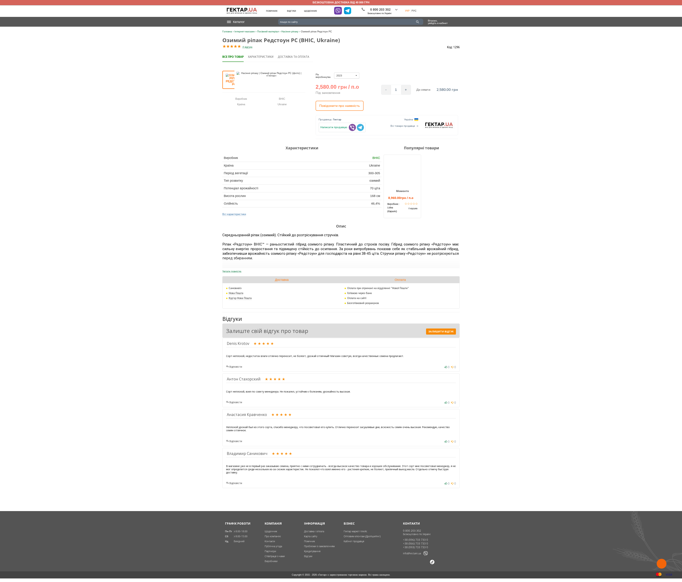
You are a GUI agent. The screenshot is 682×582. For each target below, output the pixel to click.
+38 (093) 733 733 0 (415, 547)
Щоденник (271, 531)
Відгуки (308, 556)
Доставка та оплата (293, 57)
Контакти (270, 541)
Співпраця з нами (275, 556)
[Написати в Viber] (425, 554)
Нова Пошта (236, 293)
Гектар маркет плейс (355, 531)
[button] (346, 76)
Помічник (309, 541)
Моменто (402, 191)
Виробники (271, 561)
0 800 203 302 (412, 530)
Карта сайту (310, 536)
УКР (407, 10)
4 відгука (247, 47)
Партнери (270, 551)
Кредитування (312, 551)
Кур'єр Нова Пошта (240, 298)
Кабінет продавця (354, 541)
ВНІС (376, 158)
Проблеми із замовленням (319, 546)
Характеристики (261, 57)
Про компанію (273, 536)
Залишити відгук (441, 331)
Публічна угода (273, 546)
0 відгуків (412, 208)
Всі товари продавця (403, 126)
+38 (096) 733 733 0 (415, 539)
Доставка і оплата (314, 531)
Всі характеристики (234, 214)
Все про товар (233, 57)
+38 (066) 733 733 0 (415, 543)
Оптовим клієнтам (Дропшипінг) (362, 536)
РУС (414, 10)
